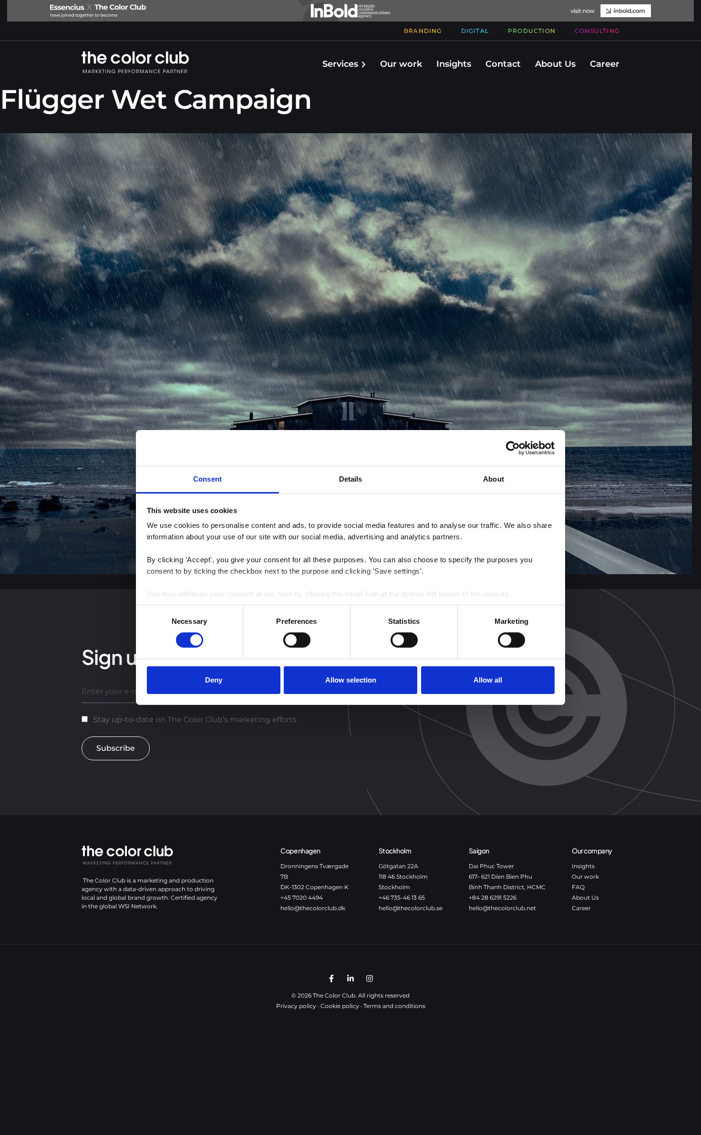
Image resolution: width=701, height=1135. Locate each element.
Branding (423, 30)
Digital (475, 30)
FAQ (578, 887)
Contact (503, 64)
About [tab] (493, 479)
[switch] (296, 640)
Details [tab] (350, 479)
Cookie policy (339, 1005)
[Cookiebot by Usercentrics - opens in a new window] (513, 448)
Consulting (597, 30)
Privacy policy (296, 1005)
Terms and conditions (394, 1005)
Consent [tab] (207, 479)
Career (604, 64)
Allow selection (350, 680)
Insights (453, 64)
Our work (401, 64)
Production (532, 30)
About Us (555, 64)
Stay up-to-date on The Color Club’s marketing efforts (195, 719)
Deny (213, 680)
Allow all (488, 680)
